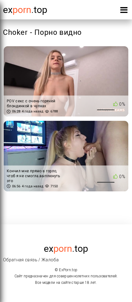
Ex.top (25, 9)
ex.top (66, 248)
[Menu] (123, 11)
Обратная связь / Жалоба (31, 259)
